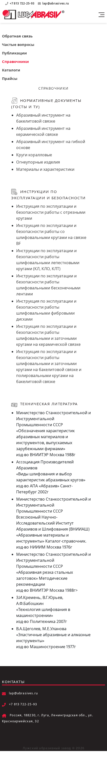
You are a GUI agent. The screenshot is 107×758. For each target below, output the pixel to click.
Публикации (14, 52)
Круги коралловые (34, 155)
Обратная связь (17, 35)
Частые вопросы (18, 44)
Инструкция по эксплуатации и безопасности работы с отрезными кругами (50, 212)
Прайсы (9, 78)
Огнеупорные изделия (38, 162)
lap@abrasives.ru (55, 3)
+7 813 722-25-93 (22, 3)
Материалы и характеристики (45, 169)
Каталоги (11, 69)
